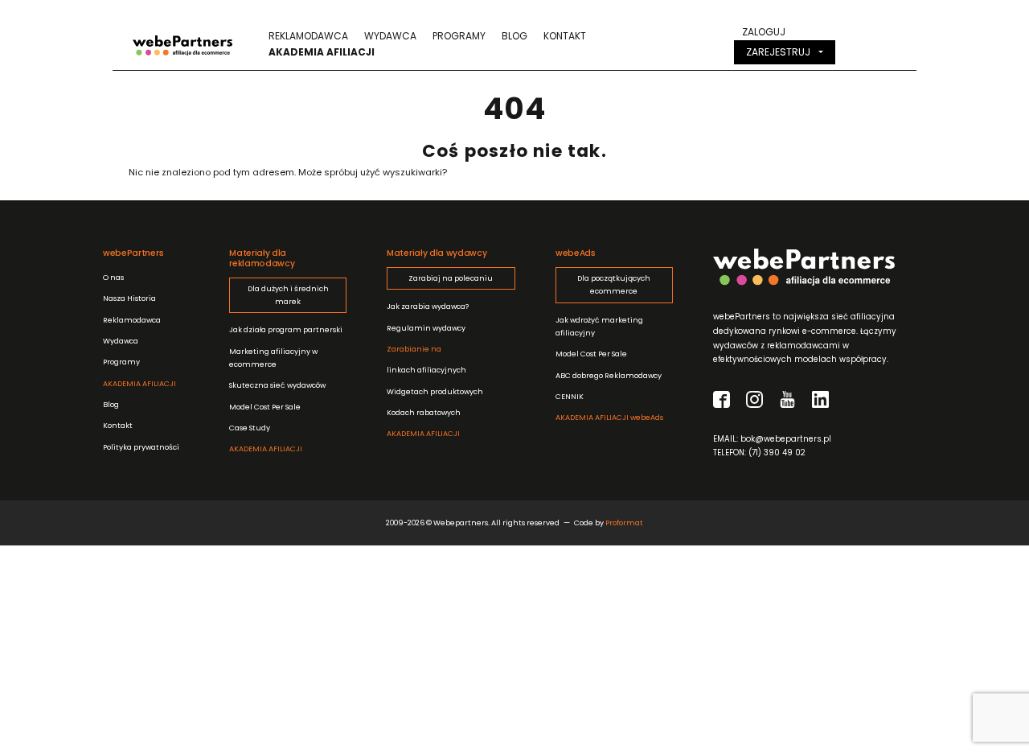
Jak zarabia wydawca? (428, 306)
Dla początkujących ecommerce (613, 284)
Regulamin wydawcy (426, 328)
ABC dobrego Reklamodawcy (608, 375)
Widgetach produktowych (435, 391)
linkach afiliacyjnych (426, 359)
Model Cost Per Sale (265, 406)
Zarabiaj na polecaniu (450, 278)
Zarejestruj (778, 52)
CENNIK (569, 396)
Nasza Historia (129, 298)
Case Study (249, 427)
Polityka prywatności (141, 447)
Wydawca (390, 36)
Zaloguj (763, 32)
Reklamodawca (308, 36)
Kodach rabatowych (424, 412)
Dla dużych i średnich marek (288, 295)
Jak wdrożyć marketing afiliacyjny (599, 326)
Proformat (624, 522)
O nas (113, 277)
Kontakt (564, 36)
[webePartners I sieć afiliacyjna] (182, 44)
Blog (514, 36)
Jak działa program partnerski (285, 329)
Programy (459, 36)
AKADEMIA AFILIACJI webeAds (609, 417)
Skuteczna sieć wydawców (277, 385)
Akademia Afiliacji (322, 52)
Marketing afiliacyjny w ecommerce (273, 357)
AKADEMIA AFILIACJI (139, 383)
